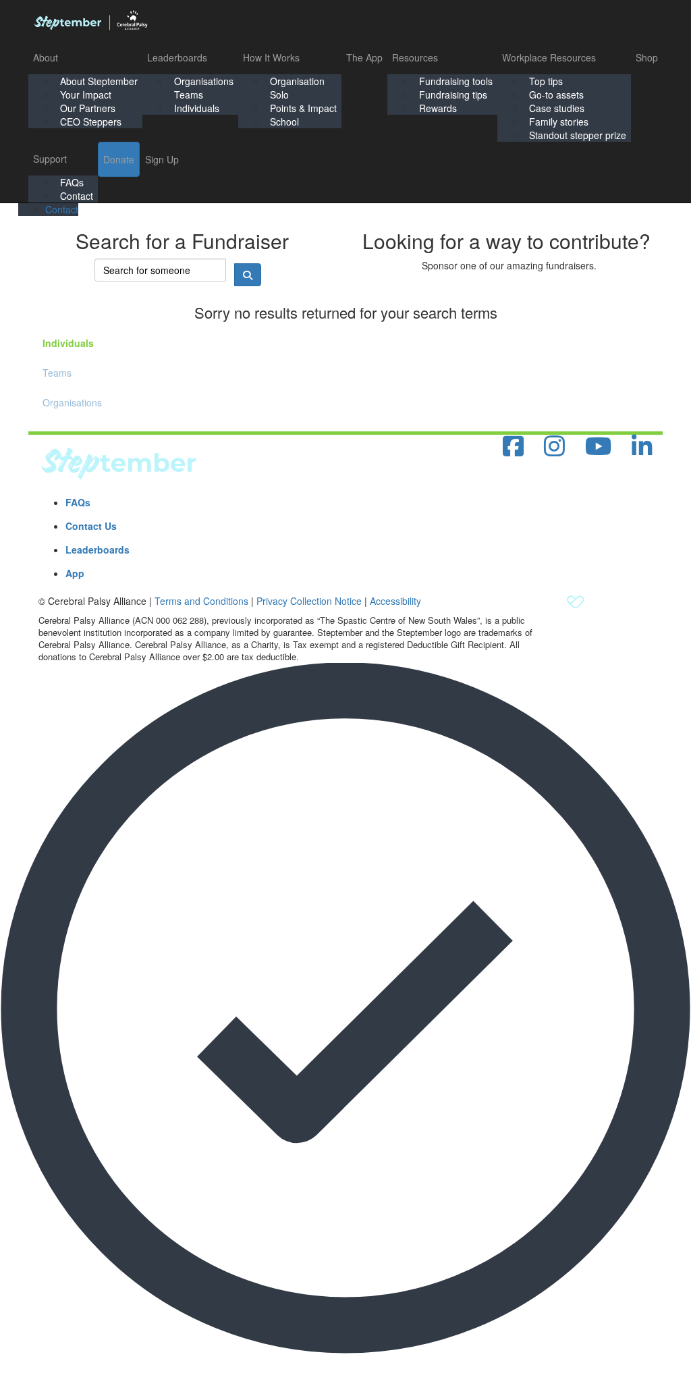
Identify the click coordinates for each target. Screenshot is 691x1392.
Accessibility (395, 601)
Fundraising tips (453, 94)
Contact (76, 196)
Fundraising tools (456, 81)
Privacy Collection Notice (309, 601)
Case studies (556, 108)
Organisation (297, 81)
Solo (279, 94)
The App (364, 57)
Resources (415, 57)
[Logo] (90, 20)
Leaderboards (177, 57)
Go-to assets (556, 94)
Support (50, 158)
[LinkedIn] (642, 446)
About (45, 57)
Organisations (203, 81)
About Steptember (99, 81)
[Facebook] (513, 446)
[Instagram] (554, 446)
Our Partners (87, 108)
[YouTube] (598, 446)
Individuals (196, 108)
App (74, 573)
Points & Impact (303, 108)
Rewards (438, 108)
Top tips (546, 81)
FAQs (72, 182)
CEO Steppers (90, 121)
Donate (118, 159)
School (284, 121)
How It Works (271, 57)
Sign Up (162, 159)
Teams (188, 94)
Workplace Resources (549, 57)
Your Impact (85, 94)
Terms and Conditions (201, 601)
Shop (647, 57)
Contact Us (91, 526)
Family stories (558, 121)
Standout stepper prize (577, 135)
